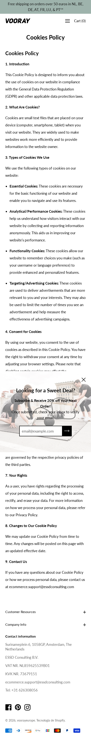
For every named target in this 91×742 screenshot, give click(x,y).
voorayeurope (26, 720)
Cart (80, 21)
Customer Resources (20, 612)
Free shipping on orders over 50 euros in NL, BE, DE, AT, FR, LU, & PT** (45, 7)
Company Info (15, 624)
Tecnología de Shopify (50, 720)
